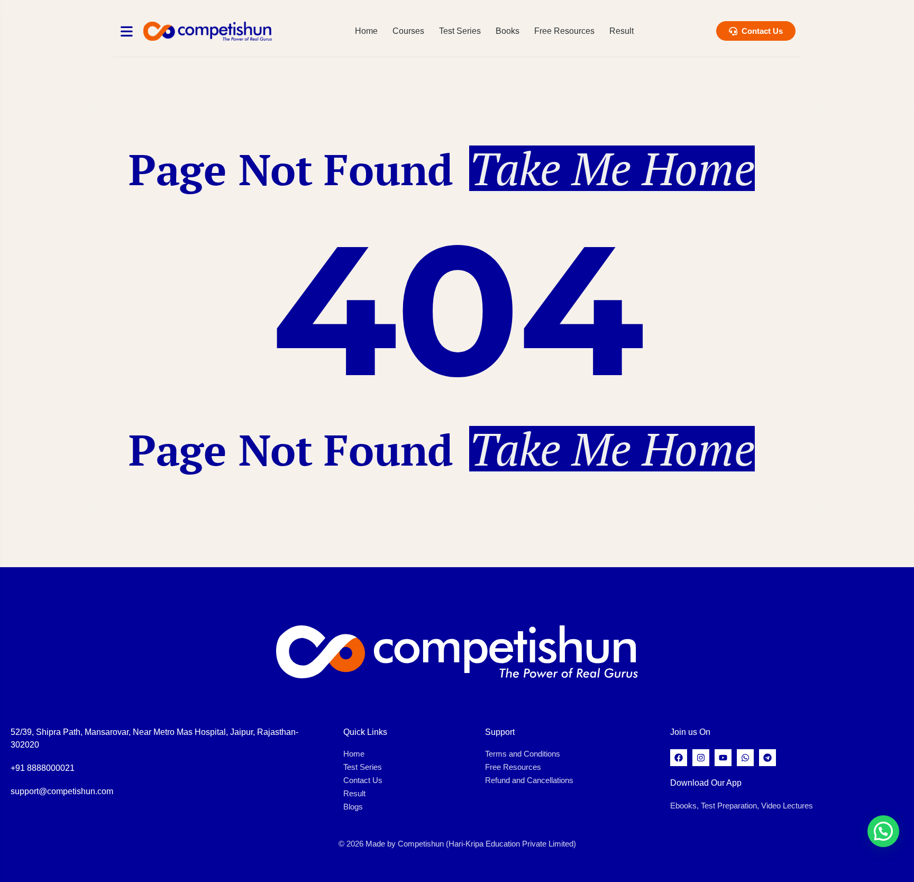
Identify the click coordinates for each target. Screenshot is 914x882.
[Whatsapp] (745, 757)
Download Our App (706, 782)
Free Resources (564, 30)
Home (366, 30)
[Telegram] (767, 757)
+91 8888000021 (43, 767)
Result (621, 30)
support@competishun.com (62, 791)
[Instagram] (700, 757)
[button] (883, 831)
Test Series (460, 30)
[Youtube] (723, 757)
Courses (408, 30)
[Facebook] (678, 757)
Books (507, 30)
